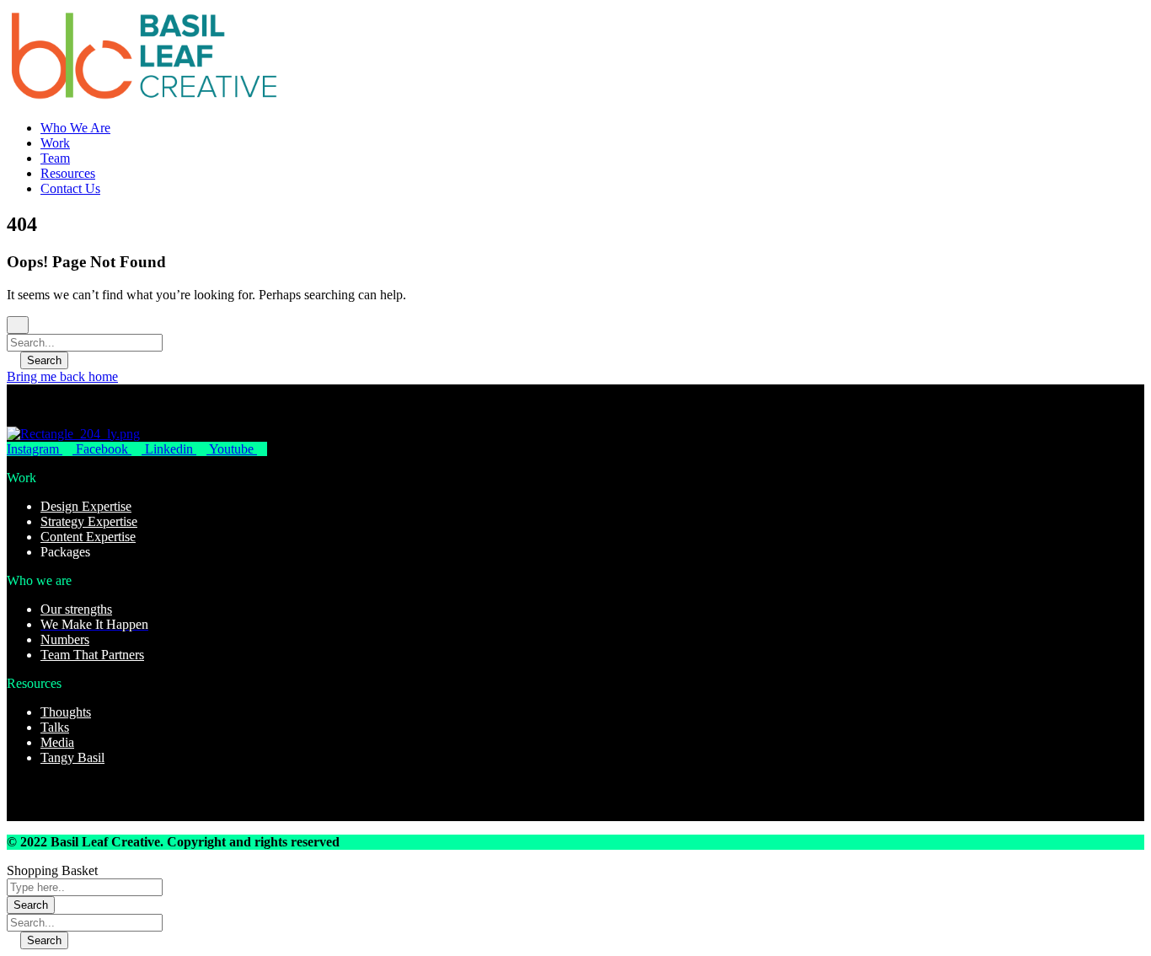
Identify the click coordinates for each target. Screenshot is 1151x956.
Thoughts (65, 712)
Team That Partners (92, 654)
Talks (54, 727)
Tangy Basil (72, 757)
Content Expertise (88, 536)
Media (57, 742)
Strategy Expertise (88, 521)
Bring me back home (62, 376)
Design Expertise (85, 506)
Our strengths (76, 609)
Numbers (64, 639)
